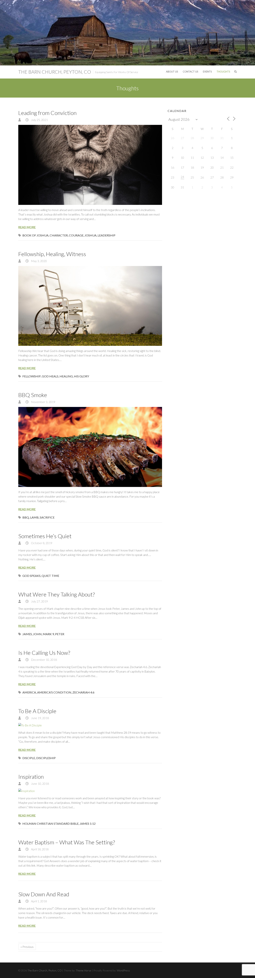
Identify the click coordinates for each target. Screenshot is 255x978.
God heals (50, 376)
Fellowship (31, 376)
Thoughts (223, 71)
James (27, 634)
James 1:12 (88, 823)
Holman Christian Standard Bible (50, 823)
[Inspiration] (90, 791)
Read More (27, 227)
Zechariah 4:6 (83, 692)
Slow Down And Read (43, 894)
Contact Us (190, 71)
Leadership (106, 235)
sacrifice (47, 517)
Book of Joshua (35, 235)
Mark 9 (48, 634)
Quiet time (50, 575)
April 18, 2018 (39, 849)
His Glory (81, 376)
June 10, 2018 (39, 783)
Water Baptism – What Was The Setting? (66, 842)
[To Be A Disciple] (90, 725)
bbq (25, 517)
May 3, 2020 (38, 261)
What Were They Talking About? (56, 594)
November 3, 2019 (42, 402)
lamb (34, 517)
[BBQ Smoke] (90, 447)
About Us (172, 71)
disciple (28, 758)
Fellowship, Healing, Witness (52, 253)
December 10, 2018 (43, 659)
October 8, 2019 (41, 543)
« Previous (27, 946)
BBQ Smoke (32, 394)
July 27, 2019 (39, 601)
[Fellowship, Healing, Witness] (90, 306)
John (37, 634)
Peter (59, 634)
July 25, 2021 (39, 120)
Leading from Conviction (47, 112)
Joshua (91, 235)
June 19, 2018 (39, 718)
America (29, 692)
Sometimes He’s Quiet (44, 536)
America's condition (54, 692)
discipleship (46, 758)
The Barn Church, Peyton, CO (54, 72)
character (59, 235)
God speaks (31, 575)
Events (207, 71)
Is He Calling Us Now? (44, 652)
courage (76, 235)
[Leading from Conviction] (90, 165)
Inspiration (31, 776)
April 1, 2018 (38, 901)
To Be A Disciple (37, 711)
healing (66, 376)
